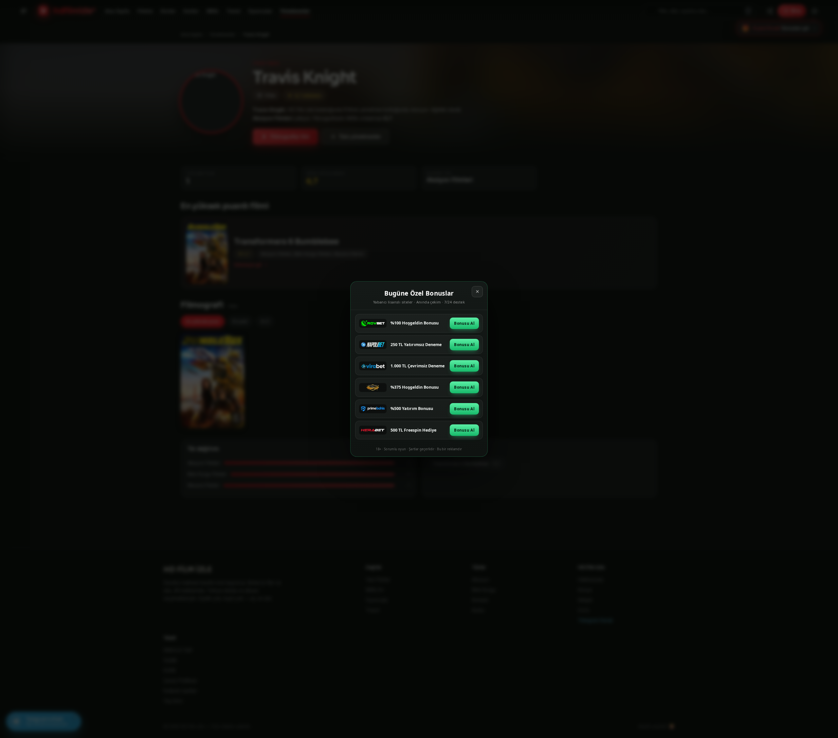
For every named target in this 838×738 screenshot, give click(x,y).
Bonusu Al (464, 323)
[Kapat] (477, 291)
